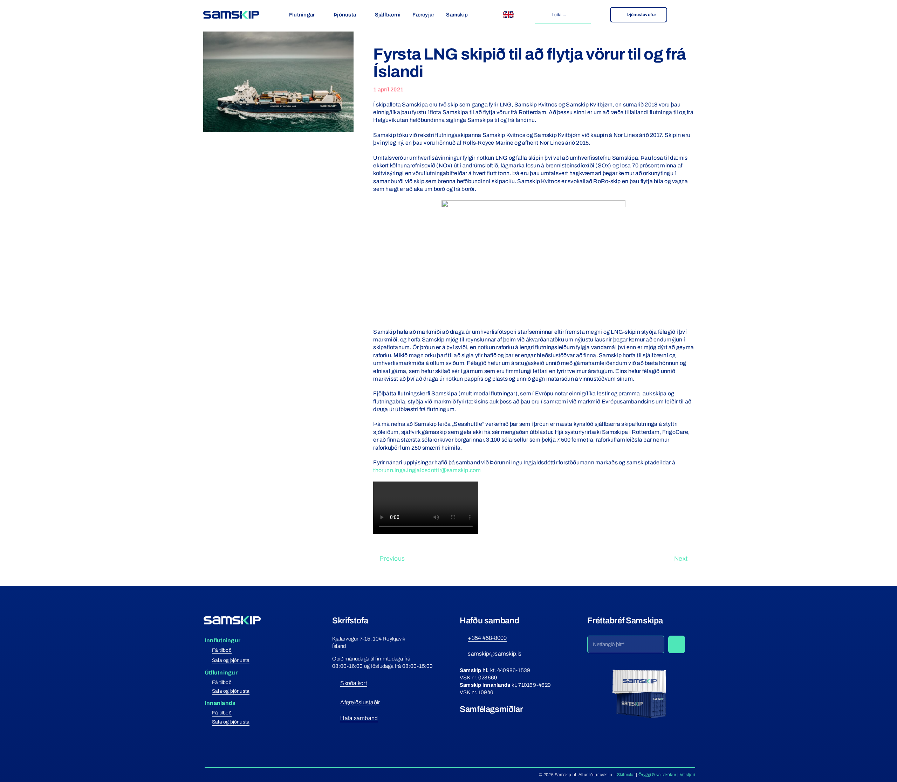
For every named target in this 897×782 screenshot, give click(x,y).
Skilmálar (626, 774)
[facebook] (462, 722)
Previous (392, 558)
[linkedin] (501, 722)
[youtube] (488, 722)
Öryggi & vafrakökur (657, 774)
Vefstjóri (687, 774)
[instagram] (475, 722)
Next (680, 558)
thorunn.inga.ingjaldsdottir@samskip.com (427, 470)
